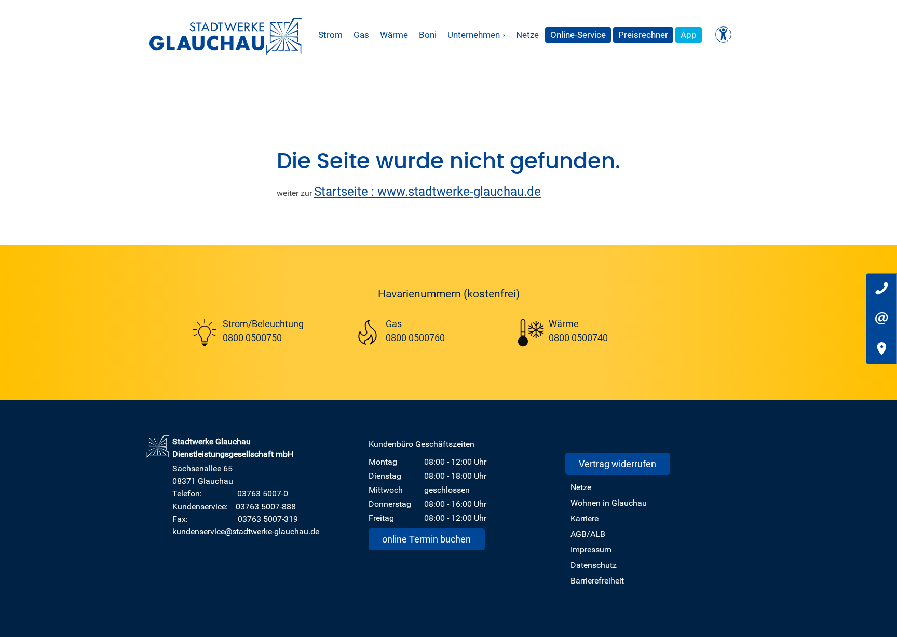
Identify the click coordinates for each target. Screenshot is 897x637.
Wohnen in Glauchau (608, 502)
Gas (361, 34)
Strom (330, 34)
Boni (428, 34)
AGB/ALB (587, 533)
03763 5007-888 (266, 506)
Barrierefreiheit (597, 580)
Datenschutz (593, 565)
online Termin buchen (426, 539)
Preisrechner (643, 34)
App (689, 34)
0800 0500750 (252, 337)
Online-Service (578, 34)
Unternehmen (476, 34)
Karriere (584, 518)
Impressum (590, 549)
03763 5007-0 (262, 493)
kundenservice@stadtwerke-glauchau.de (245, 531)
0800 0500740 (578, 337)
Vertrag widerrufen (617, 463)
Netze (527, 34)
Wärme (394, 34)
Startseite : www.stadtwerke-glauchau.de (427, 191)
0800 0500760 (415, 337)
